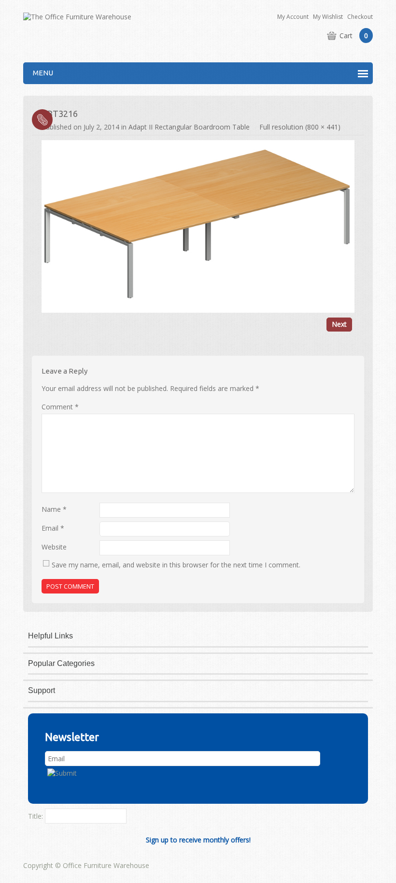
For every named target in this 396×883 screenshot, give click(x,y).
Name (54, 509)
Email (53, 528)
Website (54, 546)
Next (339, 324)
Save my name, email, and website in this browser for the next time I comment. (176, 564)
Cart (353, 35)
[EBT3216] (198, 225)
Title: (35, 816)
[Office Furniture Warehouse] (77, 16)
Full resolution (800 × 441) (299, 126)
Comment (60, 406)
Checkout (360, 17)
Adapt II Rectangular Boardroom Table (189, 126)
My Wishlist (328, 17)
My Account (293, 17)
